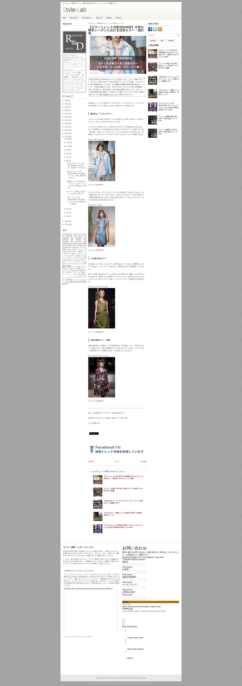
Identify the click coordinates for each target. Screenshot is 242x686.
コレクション (79, 253)
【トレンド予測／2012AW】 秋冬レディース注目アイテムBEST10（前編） (168, 66)
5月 (67, 209)
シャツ (82, 255)
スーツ (73, 257)
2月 (67, 216)
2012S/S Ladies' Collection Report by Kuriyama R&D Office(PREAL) (88, 589)
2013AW (75, 234)
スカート (80, 257)
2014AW (69, 236)
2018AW (65, 243)
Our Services (87, 17)
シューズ (65, 257)
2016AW (65, 240)
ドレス (68, 264)
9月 (67, 150)
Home (64, 18)
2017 (67, 127)
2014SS (80, 236)
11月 (68, 142)
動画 (78, 282)
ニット (74, 266)
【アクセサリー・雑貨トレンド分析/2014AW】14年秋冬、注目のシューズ (169, 92)
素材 (71, 282)
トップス (83, 261)
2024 (67, 104)
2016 (67, 130)
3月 (67, 212)
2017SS (78, 242)
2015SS (78, 238)
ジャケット (73, 255)
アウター (69, 249)
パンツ (75, 269)
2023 (67, 107)
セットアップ (74, 259)
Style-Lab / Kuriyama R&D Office (120, 678)
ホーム (117, 461)
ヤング (71, 277)
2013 (67, 221)
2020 (67, 117)
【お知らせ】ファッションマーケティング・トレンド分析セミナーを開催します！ (169, 79)
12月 (68, 139)
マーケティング (76, 272)
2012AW (65, 234)
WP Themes (102, 683)
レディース (120, 23)
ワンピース (76, 280)
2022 (67, 110)
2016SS (78, 240)
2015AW (65, 238)
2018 (67, 123)
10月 (68, 146)
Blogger (143, 678)
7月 (67, 157)
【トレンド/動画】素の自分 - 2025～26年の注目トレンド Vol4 (168, 119)
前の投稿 (143, 461)
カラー (75, 252)
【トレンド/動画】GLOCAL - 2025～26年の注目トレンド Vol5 (168, 132)
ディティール (71, 261)
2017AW (65, 242)
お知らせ (65, 252)
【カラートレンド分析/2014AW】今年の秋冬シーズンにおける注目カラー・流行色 (116, 30)
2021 (67, 114)
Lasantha (119, 683)
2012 (67, 224)
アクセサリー (80, 249)
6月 (67, 161)
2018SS (74, 243)
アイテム (82, 247)
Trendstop (101, 139)
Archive (171, 41)
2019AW (83, 243)
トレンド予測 (112, 23)
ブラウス (83, 268)
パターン (83, 266)
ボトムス (76, 270)
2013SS (84, 234)
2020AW (80, 245)
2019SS (69, 245)
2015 (67, 133)
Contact (118, 18)
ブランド (67, 270)
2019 (67, 120)
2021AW (74, 247)
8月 (67, 153)
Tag (162, 41)
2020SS (65, 247)
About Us (99, 18)
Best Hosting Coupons (147, 683)
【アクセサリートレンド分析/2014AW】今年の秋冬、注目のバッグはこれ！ (76, 166)
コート (69, 254)
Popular (153, 41)
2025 (67, 100)
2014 (67, 137)
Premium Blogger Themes (131, 683)
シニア (64, 255)
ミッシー (70, 274)
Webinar (109, 18)
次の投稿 (91, 461)
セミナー (83, 259)
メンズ (78, 274)
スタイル (65, 259)
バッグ (68, 268)
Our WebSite (74, 18)
